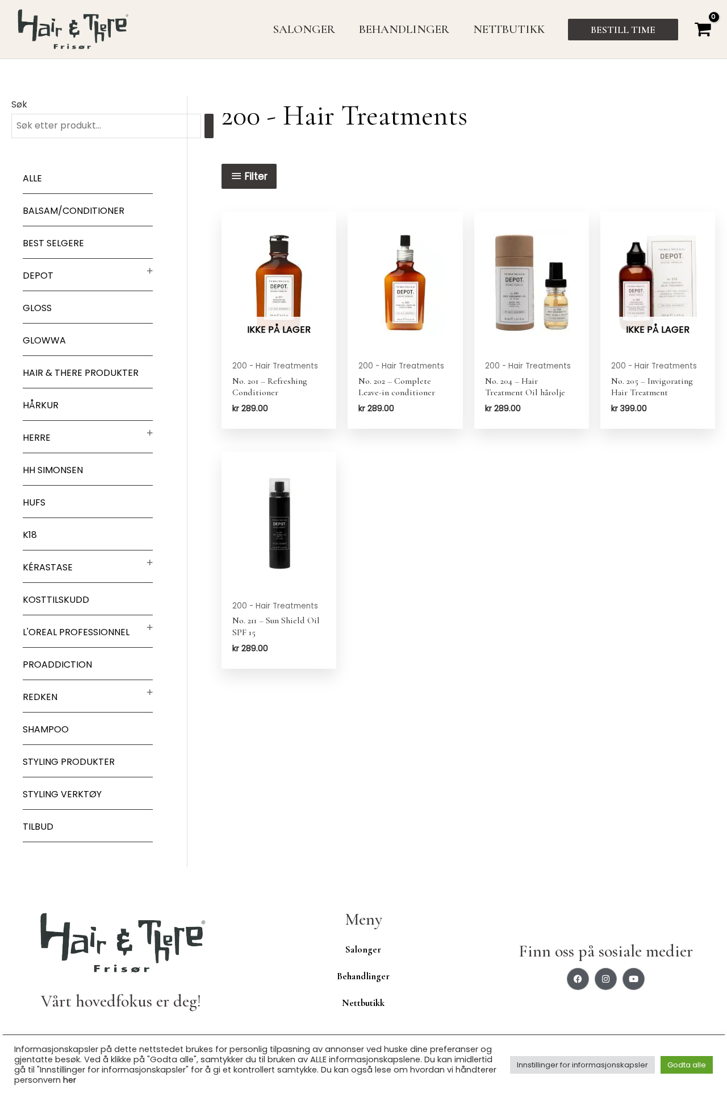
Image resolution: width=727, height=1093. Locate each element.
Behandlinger (363, 976)
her (69, 1080)
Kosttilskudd (56, 599)
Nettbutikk (363, 1003)
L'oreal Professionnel (76, 632)
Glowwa (44, 340)
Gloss (37, 307)
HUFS (34, 502)
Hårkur (41, 405)
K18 (30, 534)
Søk (19, 104)
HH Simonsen (53, 470)
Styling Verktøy (62, 794)
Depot (38, 275)
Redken (40, 696)
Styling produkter (69, 761)
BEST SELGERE (53, 243)
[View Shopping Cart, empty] (703, 29)
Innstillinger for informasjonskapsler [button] (582, 1064)
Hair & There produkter (81, 372)
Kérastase (48, 567)
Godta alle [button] (686, 1064)
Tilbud (38, 826)
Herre (37, 437)
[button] (623, 29)
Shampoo (46, 729)
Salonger (363, 949)
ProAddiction (57, 664)
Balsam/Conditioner (73, 210)
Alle (32, 178)
